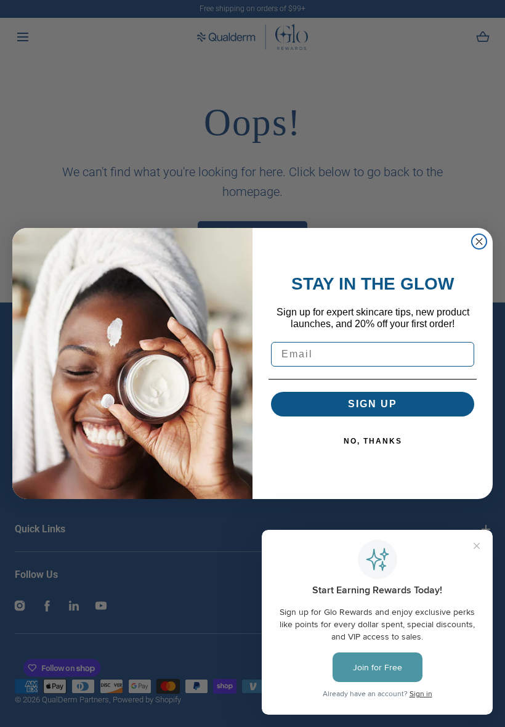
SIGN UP (372, 404)
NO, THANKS (373, 441)
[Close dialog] (479, 241)
